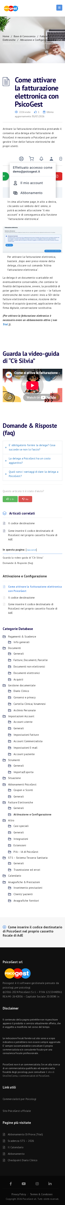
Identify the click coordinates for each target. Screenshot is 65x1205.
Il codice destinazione (21, 523)
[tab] (32, 447)
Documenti (14, 648)
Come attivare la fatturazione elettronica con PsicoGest (35, 589)
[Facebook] (10, 1184)
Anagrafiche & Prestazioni (24, 882)
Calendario (14, 875)
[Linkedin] (50, 1184)
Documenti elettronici (27, 673)
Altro (11, 820)
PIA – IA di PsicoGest (26, 851)
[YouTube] (23, 1184)
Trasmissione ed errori (27, 869)
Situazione (14, 778)
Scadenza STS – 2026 (21, 1141)
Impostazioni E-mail (26, 747)
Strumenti (14, 760)
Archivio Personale (25, 710)
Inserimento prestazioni (28, 887)
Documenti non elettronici (29, 666)
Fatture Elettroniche (20, 802)
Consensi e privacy (25, 697)
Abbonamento (16, 1153)
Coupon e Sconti (23, 790)
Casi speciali (21, 826)
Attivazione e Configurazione (35, 39)
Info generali (21, 642)
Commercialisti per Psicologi (19, 1099)
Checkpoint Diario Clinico (23, 1160)
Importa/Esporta (24, 772)
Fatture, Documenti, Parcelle (31, 660)
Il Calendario (15, 1147)
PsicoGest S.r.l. (27, 992)
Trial (6, 324)
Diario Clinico (21, 691)
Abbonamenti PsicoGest (22, 784)
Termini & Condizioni (41, 1194)
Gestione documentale (22, 685)
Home (6, 36)
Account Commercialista (28, 741)
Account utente (23, 722)
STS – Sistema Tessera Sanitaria (27, 857)
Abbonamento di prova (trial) (25, 1134)
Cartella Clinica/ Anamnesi (30, 704)
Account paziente (24, 754)
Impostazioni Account (21, 716)
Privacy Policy (19, 1194)
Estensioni (20, 845)
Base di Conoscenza (24, 36)
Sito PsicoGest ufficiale (17, 1111)
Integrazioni (21, 839)
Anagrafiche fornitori (26, 900)
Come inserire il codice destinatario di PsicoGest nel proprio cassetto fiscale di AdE (32, 535)
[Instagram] (37, 1184)
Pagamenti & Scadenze (22, 636)
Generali (19, 653)
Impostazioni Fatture (26, 734)
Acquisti (18, 679)
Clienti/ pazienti (23, 894)
